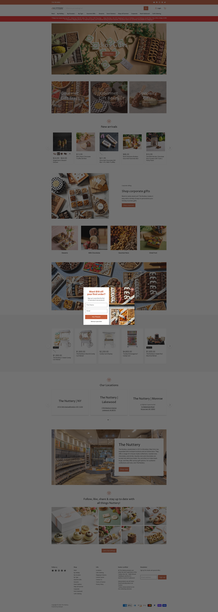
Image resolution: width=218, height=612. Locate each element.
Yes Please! (96, 317)
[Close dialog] (132, 289)
